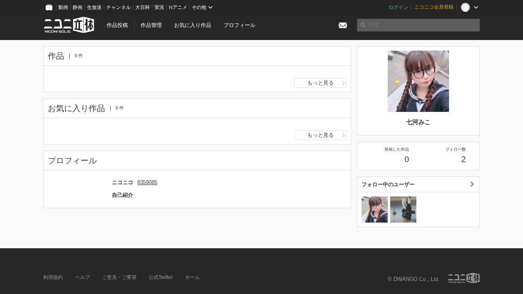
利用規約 (53, 277)
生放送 (94, 7)
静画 (78, 7)
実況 (159, 7)
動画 (63, 7)
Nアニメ (178, 7)
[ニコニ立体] (464, 278)
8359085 (147, 182)
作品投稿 (117, 25)
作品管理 (151, 25)
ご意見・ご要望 (119, 277)
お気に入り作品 (192, 25)
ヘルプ (82, 277)
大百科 (142, 7)
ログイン (398, 7)
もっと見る (320, 83)
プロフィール (239, 25)
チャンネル (118, 7)
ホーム (192, 277)
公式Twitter (161, 277)
